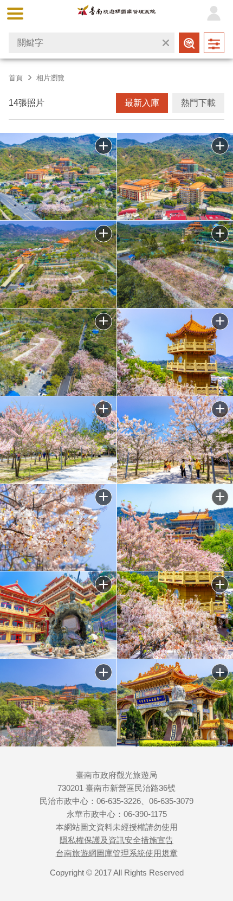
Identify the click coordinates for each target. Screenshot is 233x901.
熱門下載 (198, 102)
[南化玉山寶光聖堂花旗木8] (58, 440)
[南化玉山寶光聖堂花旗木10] (58, 352)
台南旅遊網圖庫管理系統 (117, 12)
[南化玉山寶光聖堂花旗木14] (58, 176)
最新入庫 (142, 102)
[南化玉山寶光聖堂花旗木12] (58, 264)
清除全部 (165, 42)
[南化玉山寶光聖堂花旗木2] (58, 702)
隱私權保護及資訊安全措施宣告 (116, 840)
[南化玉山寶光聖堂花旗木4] (58, 615)
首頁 (16, 78)
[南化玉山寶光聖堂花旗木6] (58, 527)
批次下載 (103, 146)
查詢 (189, 43)
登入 (213, 13)
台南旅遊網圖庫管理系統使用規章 (117, 853)
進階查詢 (214, 43)
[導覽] (15, 13)
